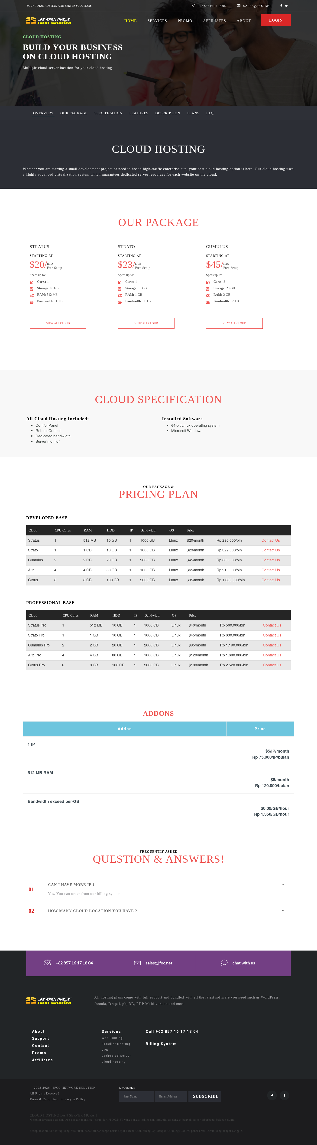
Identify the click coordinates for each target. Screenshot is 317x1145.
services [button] (157, 20)
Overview (43, 113)
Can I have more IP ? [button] (71, 884)
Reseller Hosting (116, 1044)
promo (185, 20)
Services (111, 1031)
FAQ (210, 113)
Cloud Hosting (114, 1061)
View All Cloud (58, 323)
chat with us (244, 963)
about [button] (244, 20)
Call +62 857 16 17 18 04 (172, 1031)
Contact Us (271, 540)
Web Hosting (112, 1038)
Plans (193, 113)
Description (167, 113)
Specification (108, 113)
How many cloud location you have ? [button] (92, 911)
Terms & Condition (44, 1099)
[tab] (169, 884)
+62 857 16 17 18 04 (74, 963)
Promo (39, 1053)
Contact (40, 1045)
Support (40, 1038)
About (38, 1031)
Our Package (73, 113)
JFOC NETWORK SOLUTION (74, 1087)
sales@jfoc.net (159, 963)
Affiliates (214, 20)
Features (138, 113)
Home (130, 20)
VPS (105, 1050)
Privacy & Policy (73, 1099)
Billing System (161, 1044)
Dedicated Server (116, 1055)
